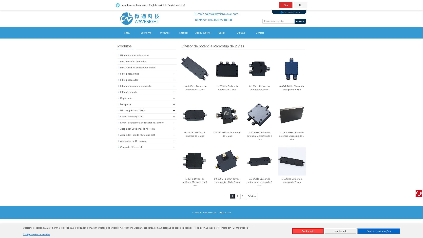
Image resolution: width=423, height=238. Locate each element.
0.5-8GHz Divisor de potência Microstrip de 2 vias (259, 182)
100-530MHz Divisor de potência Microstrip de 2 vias (291, 135)
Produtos (165, 32)
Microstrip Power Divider (133, 110)
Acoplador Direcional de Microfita (137, 128)
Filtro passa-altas (129, 80)
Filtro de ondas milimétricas (134, 55)
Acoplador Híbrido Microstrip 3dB (137, 135)
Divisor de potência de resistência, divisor (142, 122)
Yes (286, 5)
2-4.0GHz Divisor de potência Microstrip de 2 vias (259, 135)
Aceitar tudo (308, 231)
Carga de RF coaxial (131, 147)
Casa (127, 32)
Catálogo (184, 32)
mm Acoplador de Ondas (133, 61)
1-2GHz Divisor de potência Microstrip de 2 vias (195, 182)
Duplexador (126, 98)
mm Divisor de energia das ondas (137, 67)
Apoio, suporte (203, 32)
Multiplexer (126, 104)
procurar (300, 21)
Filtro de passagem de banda (135, 86)
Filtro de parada (128, 92)
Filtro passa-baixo (129, 73)
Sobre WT (146, 32)
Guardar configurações (378, 231)
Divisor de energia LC (131, 116)
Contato (260, 32)
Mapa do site (225, 212)
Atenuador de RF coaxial (133, 141)
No (300, 5)
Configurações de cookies (36, 234)
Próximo (252, 196)
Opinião (241, 32)
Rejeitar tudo (340, 231)
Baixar (222, 32)
